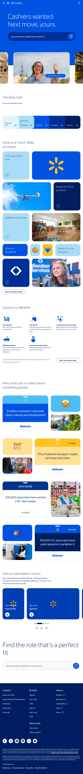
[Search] (71, 36)
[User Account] (79, 3)
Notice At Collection (41, 768)
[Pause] (41, 628)
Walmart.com (7, 768)
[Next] (46, 628)
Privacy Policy (29, 768)
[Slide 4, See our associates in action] (48, 623)
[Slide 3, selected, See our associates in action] (42, 623)
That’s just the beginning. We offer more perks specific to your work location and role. (26, 360)
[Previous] (36, 628)
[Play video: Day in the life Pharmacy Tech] (66, 614)
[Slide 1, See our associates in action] (35, 623)
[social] (5, 741)
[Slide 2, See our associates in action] (37, 623)
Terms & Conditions (18, 768)
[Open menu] (4, 3)
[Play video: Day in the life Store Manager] (11, 614)
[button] (16, 165)
